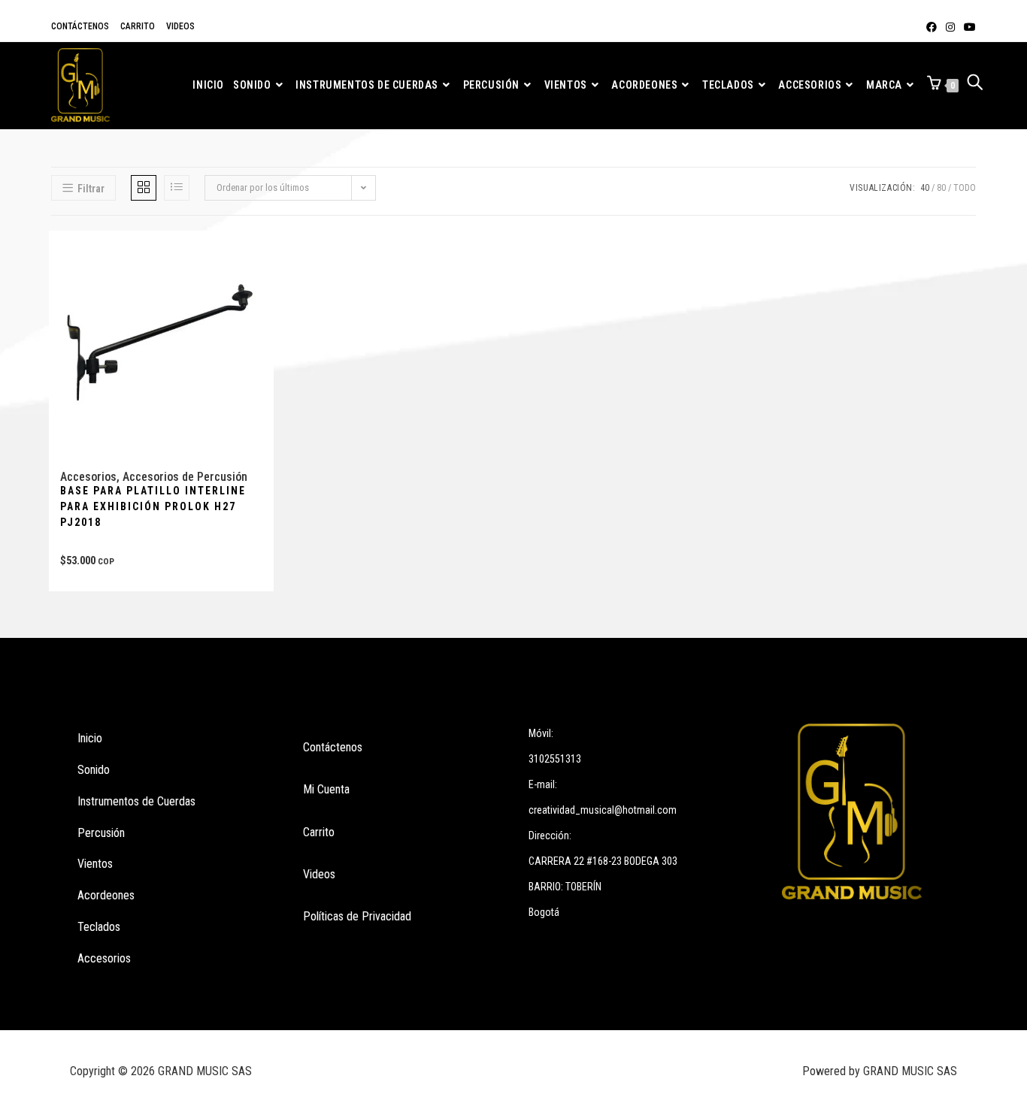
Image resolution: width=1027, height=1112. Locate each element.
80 (941, 188)
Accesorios (88, 477)
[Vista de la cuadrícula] (143, 188)
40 (924, 188)
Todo (964, 188)
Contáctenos (80, 26)
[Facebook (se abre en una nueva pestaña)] (931, 27)
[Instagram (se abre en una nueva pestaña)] (950, 27)
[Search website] (975, 85)
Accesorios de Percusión (185, 477)
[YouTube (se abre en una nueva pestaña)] (967, 27)
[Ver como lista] (176, 188)
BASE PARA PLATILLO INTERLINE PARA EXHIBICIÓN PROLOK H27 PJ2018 (153, 506)
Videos (180, 26)
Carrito (137, 26)
